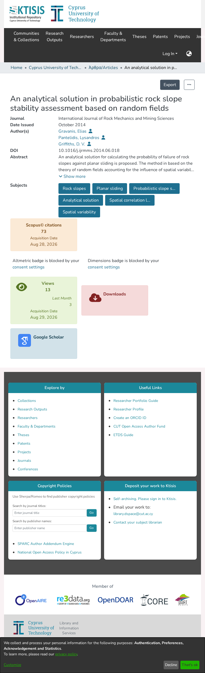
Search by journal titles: (29, 506)
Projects (24, 452)
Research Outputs (32, 409)
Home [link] (16, 68)
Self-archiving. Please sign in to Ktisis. (144, 498)
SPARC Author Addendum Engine (46, 543)
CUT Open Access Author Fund (139, 426)
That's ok (190, 664)
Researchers (28, 417)
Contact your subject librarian (137, 522)
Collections (27, 400)
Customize (12, 664)
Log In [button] (169, 54)
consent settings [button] (29, 267)
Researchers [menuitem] (82, 37)
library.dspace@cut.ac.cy (133, 513)
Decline (171, 664)
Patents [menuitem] (160, 37)
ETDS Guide (123, 434)
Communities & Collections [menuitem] (26, 36)
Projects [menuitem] (182, 37)
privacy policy (66, 654)
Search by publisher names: (32, 521)
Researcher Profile (128, 409)
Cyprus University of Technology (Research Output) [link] (55, 68)
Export (170, 85)
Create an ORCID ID (129, 417)
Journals (24, 460)
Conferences (28, 469)
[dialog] (102, 655)
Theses (23, 434)
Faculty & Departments (37, 426)
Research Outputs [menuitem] (55, 36)
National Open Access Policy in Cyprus (50, 552)
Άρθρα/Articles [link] (103, 68)
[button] (27, 14)
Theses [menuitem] (139, 37)
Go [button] (91, 512)
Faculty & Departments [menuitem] (113, 36)
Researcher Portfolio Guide (135, 400)
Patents (24, 443)
